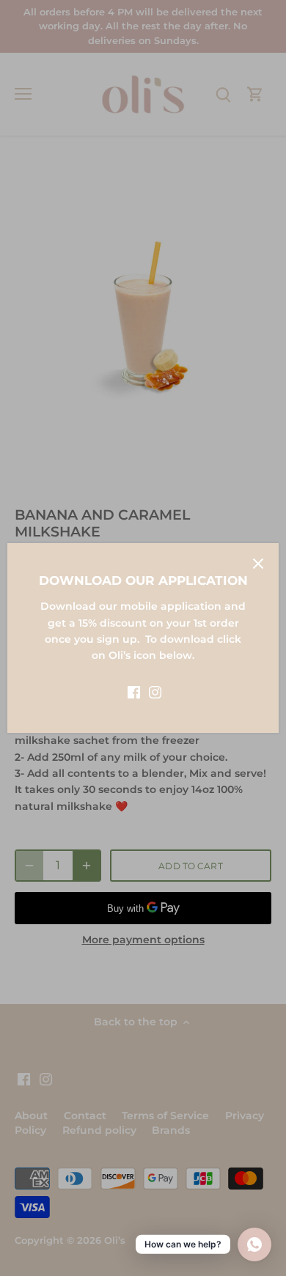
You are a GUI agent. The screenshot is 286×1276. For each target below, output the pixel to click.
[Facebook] (134, 692)
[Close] (258, 563)
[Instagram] (155, 692)
